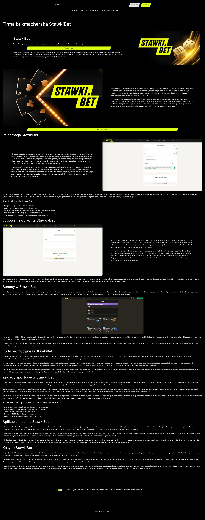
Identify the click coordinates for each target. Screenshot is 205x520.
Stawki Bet (71, 174)
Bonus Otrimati (69, 48)
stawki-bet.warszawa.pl (31, 206)
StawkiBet (106, 511)
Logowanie (134, 5)
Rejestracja (146, 5)
